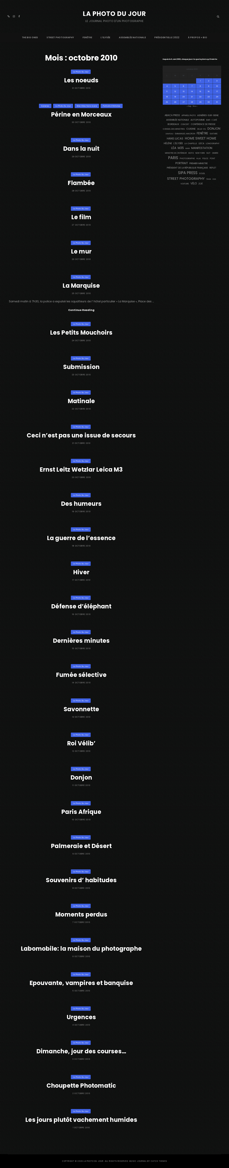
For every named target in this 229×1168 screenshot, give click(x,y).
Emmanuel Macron (185, 133)
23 (209, 96)
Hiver (81, 572)
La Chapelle (190, 143)
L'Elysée (178, 143)
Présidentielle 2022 (166, 37)
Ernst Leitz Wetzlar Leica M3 (81, 469)
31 (217, 102)
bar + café (211, 120)
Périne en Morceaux (81, 114)
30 (209, 102)
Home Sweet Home (200, 138)
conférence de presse (203, 124)
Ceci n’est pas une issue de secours (81, 435)
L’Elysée (105, 37)
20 (183, 96)
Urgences (81, 1017)
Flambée (81, 183)
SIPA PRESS (188, 172)
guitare (213, 133)
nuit (208, 153)
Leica (201, 143)
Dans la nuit (81, 148)
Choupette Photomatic (81, 1085)
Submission (81, 367)
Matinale (81, 401)
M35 (181, 148)
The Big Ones (30, 37)
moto (191, 153)
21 (192, 96)
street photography (60, 37)
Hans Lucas (175, 138)
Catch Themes (159, 1161)
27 (184, 102)
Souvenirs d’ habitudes (81, 880)
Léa (173, 148)
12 (175, 91)
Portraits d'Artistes (111, 106)
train (208, 179)
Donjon (81, 777)
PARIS (173, 157)
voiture (185, 183)
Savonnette (81, 709)
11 (166, 91)
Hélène (168, 143)
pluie (198, 158)
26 (175, 102)
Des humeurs (81, 504)
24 (217, 96)
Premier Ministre (198, 163)
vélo (194, 183)
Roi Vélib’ (81, 743)
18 (167, 96)
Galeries (45, 106)
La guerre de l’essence (81, 538)
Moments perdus (81, 914)
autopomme (198, 119)
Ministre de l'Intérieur (176, 153)
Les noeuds (81, 80)
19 (175, 96)
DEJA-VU (201, 129)
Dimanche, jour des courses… (81, 1051)
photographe (187, 158)
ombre (215, 153)
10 (217, 86)
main (187, 148)
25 (167, 102)
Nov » (195, 106)
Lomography (212, 143)
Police (205, 158)
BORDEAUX (173, 124)
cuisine (191, 129)
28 (192, 102)
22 (200, 96)
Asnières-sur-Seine (208, 115)
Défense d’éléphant (81, 606)
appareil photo (188, 115)
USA (214, 179)
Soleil (202, 173)
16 (209, 91)
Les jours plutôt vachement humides (81, 1120)
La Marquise (81, 285)
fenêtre (87, 37)
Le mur (81, 251)
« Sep (189, 106)
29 (200, 102)
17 (217, 91)
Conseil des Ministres (174, 129)
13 (183, 91)
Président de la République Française (187, 167)
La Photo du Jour (114, 13)
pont (212, 158)
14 (192, 91)
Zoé (200, 183)
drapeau (169, 134)
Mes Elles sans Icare (87, 106)
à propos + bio (197, 37)
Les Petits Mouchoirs (81, 332)
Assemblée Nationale (132, 37)
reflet (213, 167)
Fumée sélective (81, 675)
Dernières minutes (81, 640)
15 (200, 91)
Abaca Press (172, 115)
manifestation (201, 148)
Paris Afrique (81, 812)
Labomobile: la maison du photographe (81, 948)
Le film (81, 217)
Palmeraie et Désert (81, 846)
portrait (181, 163)
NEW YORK (200, 153)
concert (185, 124)
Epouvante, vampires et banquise (81, 983)
